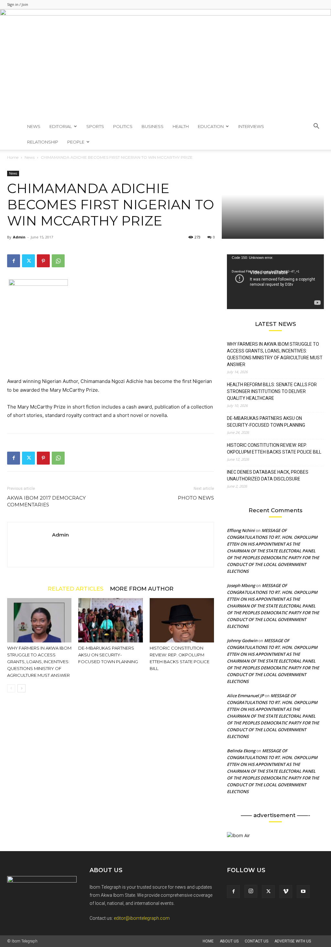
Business (153, 126)
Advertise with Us (292, 941)
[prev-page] (11, 688)
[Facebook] (13, 260)
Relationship (42, 141)
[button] (316, 127)
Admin (19, 237)
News (33, 126)
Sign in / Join (17, 4)
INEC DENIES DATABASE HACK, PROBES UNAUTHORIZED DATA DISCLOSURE (267, 475)
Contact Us (256, 941)
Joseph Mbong (241, 585)
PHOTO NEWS (196, 498)
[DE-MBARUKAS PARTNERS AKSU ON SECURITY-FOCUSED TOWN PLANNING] (110, 620)
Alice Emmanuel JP (245, 696)
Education (211, 126)
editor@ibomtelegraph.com (142, 918)
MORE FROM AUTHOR (142, 588)
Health (181, 126)
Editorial (60, 126)
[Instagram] (250, 891)
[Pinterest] (43, 260)
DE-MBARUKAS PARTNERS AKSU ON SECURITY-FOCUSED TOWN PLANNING (108, 654)
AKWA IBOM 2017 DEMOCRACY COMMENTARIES (46, 501)
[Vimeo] (285, 891)
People (75, 141)
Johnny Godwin (242, 640)
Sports (95, 126)
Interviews (251, 126)
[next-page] (21, 688)
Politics (123, 126)
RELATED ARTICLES (75, 588)
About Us (229, 941)
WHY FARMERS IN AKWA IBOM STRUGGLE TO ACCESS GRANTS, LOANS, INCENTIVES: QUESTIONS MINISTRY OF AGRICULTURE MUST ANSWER (39, 661)
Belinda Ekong (241, 751)
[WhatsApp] (58, 260)
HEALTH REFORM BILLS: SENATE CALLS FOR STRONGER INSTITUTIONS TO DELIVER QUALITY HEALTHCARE (272, 391)
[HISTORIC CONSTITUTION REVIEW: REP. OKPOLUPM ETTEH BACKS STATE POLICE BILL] (182, 620)
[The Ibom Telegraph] (165, 64)
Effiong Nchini (241, 530)
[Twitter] (28, 260)
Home (12, 157)
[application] (275, 281)
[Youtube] (303, 891)
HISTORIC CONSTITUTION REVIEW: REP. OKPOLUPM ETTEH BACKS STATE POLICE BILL (274, 449)
